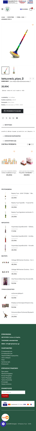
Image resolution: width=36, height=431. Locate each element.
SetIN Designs (12, 424)
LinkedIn (10, 118)
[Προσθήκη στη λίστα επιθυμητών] (33, 25)
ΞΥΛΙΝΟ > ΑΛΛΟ (19, 105)
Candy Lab (21, 171)
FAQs (3, 360)
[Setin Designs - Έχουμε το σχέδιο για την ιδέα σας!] (5, 417)
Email (16, 118)
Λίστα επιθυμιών (6, 358)
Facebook (3, 118)
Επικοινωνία (4, 364)
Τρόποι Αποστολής (6, 380)
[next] (33, 78)
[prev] (30, 78)
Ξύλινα (12, 102)
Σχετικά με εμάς (5, 362)
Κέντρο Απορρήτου (6, 376)
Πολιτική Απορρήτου (7, 374)
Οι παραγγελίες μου (6, 353)
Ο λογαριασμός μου (6, 351)
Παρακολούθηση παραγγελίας (9, 355)
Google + (13, 118)
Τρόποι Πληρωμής (6, 378)
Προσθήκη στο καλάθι (13, 111)
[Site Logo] (7, 9)
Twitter (6, 118)
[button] (3, 9)
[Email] (18, 392)
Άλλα (9, 102)
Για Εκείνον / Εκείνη (12, 171)
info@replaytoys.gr (12, 344)
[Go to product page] (9, 161)
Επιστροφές (4, 382)
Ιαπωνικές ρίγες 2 (10, 105)
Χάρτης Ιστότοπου (6, 384)
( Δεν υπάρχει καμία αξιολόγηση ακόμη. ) (20, 81)
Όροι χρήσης (4, 371)
